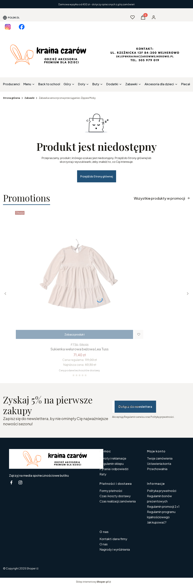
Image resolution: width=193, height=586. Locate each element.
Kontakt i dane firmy (113, 539)
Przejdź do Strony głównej (96, 176)
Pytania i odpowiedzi (114, 469)
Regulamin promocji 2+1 (163, 506)
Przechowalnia (157, 469)
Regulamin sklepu (112, 464)
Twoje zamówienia (159, 458)
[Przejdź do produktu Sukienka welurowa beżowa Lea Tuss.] (80, 275)
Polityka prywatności (161, 491)
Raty (103, 474)
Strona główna (11, 98)
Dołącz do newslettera (135, 407)
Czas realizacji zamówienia (118, 501)
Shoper (31, 568)
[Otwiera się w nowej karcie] (7, 26)
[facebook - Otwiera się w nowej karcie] (11, 482)
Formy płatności (111, 491)
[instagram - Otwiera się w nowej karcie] (20, 482)
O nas (104, 544)
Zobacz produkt (74, 334)
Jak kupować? (156, 522)
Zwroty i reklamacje (113, 458)
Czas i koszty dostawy (115, 496)
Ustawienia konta (159, 464)
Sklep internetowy (92, 581)
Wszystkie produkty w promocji (159, 198)
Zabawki (29, 98)
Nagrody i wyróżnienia (115, 549)
